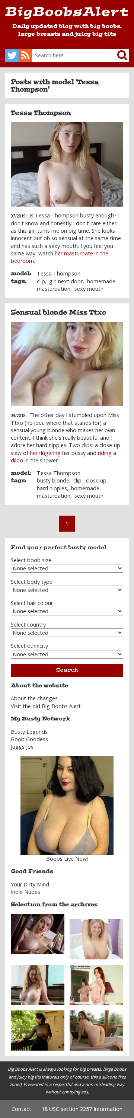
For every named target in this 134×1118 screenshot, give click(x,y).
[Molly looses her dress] (96, 1029)
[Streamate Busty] (67, 805)
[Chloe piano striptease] (37, 984)
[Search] (116, 55)
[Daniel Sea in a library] (37, 933)
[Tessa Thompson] (67, 164)
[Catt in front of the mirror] (96, 984)
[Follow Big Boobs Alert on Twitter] (12, 55)
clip (41, 281)
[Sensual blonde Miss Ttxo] (67, 364)
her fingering (45, 452)
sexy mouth (88, 288)
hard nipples (52, 488)
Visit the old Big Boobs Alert (46, 706)
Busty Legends (29, 731)
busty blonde (53, 480)
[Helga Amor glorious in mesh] (37, 1029)
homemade (101, 281)
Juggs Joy (22, 746)
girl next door (66, 281)
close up (96, 480)
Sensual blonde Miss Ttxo (58, 312)
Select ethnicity (29, 645)
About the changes (34, 698)
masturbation (53, 288)
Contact (21, 1108)
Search (67, 669)
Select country (28, 624)
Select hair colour (32, 602)
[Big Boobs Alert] (66, 14)
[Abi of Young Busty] (96, 938)
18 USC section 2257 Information (82, 1108)
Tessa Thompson (41, 113)
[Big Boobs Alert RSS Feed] (25, 55)
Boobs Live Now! (67, 858)
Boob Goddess (29, 739)
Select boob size (31, 560)
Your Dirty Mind (30, 884)
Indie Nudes (25, 891)
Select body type (31, 581)
